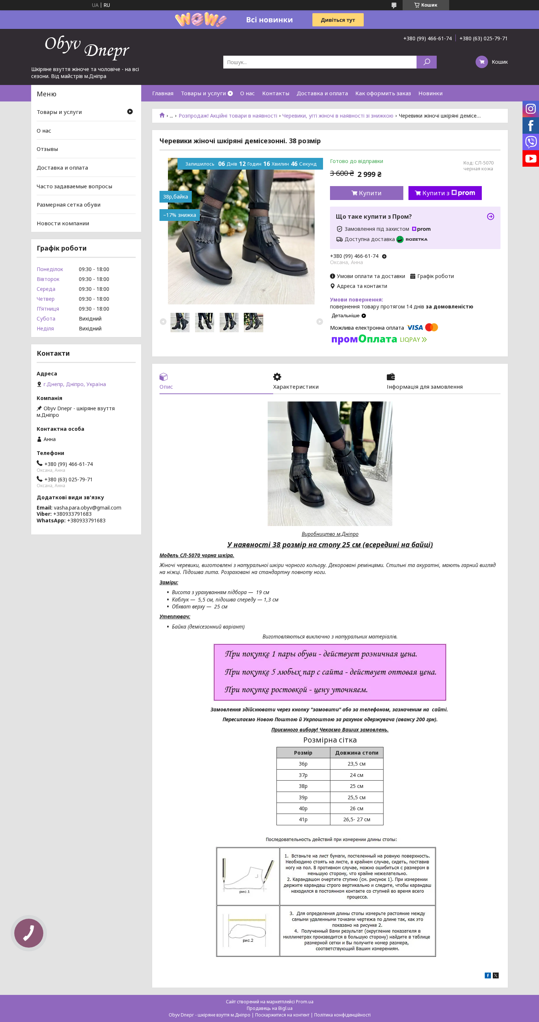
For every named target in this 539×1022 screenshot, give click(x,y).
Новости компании (63, 223)
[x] (496, 976)
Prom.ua (305, 1002)
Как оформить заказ (383, 93)
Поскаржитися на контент (282, 1015)
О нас (247, 93)
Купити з (436, 193)
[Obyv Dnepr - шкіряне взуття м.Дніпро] (86, 47)
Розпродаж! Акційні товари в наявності (228, 115)
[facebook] (488, 976)
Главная (162, 93)
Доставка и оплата (322, 93)
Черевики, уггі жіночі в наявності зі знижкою (337, 115)
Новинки (430, 93)
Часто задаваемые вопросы (74, 185)
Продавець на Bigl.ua (270, 1008)
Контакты (275, 93)
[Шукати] (427, 62)
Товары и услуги (203, 93)
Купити (370, 193)
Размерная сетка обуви (68, 204)
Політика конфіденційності (342, 1015)
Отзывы (47, 148)
